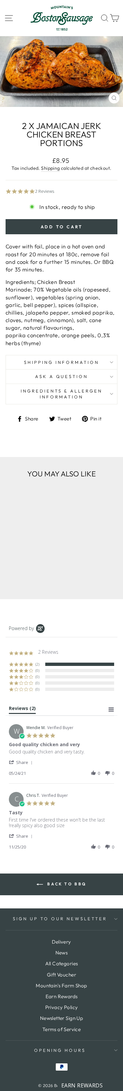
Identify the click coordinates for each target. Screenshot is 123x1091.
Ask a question (61, 376)
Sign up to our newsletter (60, 918)
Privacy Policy (61, 1007)
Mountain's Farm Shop (61, 985)
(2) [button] (37, 664)
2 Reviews (44, 191)
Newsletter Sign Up (61, 1018)
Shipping (50, 168)
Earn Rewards (62, 996)
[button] (22, 762)
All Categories (61, 963)
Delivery (61, 942)
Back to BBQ (66, 883)
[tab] (22, 709)
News (61, 953)
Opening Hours (60, 1050)
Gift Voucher (61, 975)
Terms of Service (61, 1029)
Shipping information (61, 362)
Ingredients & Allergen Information (61, 394)
